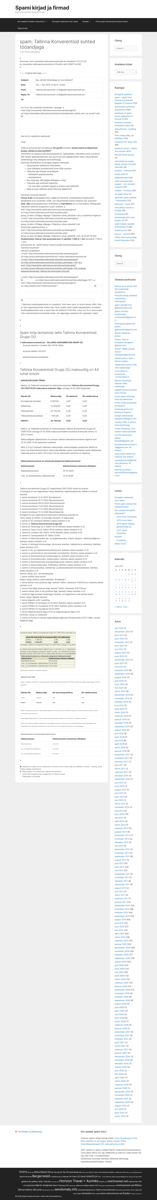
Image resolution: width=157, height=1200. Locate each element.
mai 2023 (119, 649)
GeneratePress (55, 1196)
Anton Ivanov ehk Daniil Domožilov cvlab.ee (105, 1172)
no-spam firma (121, 194)
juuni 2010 (119, 926)
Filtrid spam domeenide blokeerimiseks (112, 21)
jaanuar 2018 (121, 751)
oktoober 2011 (121, 881)
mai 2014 (119, 818)
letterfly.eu (103, 1182)
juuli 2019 (119, 705)
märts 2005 (120, 1116)
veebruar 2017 (121, 772)
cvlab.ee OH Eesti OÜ (70, 1176)
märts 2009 (120, 979)
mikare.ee (72, 1185)
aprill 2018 (119, 744)
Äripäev (127, 1193)
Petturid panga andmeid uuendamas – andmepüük (126, 298)
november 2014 (122, 807)
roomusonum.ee (125, 1185)
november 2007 (122, 1035)
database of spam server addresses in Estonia (40, 766)
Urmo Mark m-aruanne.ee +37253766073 (122, 374)
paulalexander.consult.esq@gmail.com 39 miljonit (126, 447)
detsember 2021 (122, 660)
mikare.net (40, 771)
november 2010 (122, 909)
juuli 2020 (119, 681)
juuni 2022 (119, 656)
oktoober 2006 (121, 1063)
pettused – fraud (122, 204)
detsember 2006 (122, 1056)
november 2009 (122, 951)
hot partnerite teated (124, 155)
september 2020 (122, 674)
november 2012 (122, 853)
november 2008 (122, 993)
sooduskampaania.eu (86, 1190)
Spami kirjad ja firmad (42, 7)
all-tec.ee (55, 1172)
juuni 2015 (119, 797)
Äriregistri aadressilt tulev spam (65, 21)
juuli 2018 (119, 733)
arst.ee (131, 1172)
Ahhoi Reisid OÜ (42, 1172)
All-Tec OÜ (64, 1172)
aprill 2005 (119, 1113)
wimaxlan (87, 1193)
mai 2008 (119, 1014)
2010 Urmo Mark (124, 520)
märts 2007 (120, 1046)
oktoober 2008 (121, 997)
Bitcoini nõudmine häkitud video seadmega (123, 383)
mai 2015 (119, 800)
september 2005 (122, 1102)
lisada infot (120, 174)
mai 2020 (119, 688)
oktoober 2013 (121, 842)
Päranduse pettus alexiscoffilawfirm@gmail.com (126, 473)
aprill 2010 (119, 933)
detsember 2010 (122, 905)
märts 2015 (120, 804)
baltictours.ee (137, 1172)
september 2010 (122, 916)
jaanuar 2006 (121, 1088)
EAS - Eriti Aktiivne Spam (107, 1177)
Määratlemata (121, 177)
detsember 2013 (122, 835)
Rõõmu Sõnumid (33, 1189)
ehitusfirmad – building (125, 129)
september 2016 (122, 779)
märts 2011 (120, 895)
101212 (23, 1171)
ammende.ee (75, 1172)
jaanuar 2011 (120, 902)
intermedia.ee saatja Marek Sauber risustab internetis (125, 164)
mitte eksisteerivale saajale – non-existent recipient (125, 184)
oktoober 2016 (121, 776)
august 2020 (120, 677)
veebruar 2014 (121, 828)
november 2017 (122, 758)
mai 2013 (119, 846)
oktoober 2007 (121, 1039)
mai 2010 (119, 930)
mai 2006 (119, 1074)
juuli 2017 (119, 765)
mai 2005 (119, 1109)
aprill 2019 (119, 709)
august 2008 (120, 1004)
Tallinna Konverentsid (53, 771)
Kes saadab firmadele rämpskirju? (31, 21)
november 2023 (122, 642)
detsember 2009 (122, 948)
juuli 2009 (119, 965)
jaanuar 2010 (121, 944)
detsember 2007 (122, 1032)
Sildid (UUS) (22, 28)
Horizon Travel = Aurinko (78, 1181)
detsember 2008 (122, 990)
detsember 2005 (122, 1092)
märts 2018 (120, 747)
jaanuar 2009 (121, 986)
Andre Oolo (85, 1172)
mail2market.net (117, 1181)
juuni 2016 (119, 786)
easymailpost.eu (122, 1177)
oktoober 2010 (121, 912)
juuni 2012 (119, 867)
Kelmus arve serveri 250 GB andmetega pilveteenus (126, 289)
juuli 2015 (119, 793)
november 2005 (122, 1095)
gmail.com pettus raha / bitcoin (36, 1181)
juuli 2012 (119, 863)
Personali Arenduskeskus (107, 1185)
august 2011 (120, 888)
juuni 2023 (119, 646)
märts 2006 (120, 1081)
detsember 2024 (122, 632)
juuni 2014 (119, 814)
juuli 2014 (119, 811)
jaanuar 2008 (121, 1028)
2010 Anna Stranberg (126, 517)
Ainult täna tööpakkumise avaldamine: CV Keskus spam (43, 774)
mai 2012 (119, 870)
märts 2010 (120, 937)
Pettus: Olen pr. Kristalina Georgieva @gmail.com (124, 342)
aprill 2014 (119, 821)
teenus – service (122, 234)
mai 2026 (119, 628)
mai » (125, 607)
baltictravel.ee (26, 1176)
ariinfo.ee (125, 1172)
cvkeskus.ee (55, 1176)
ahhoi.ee (31, 1172)
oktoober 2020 (121, 670)
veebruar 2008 (121, 1025)
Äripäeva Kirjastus (136, 1193)
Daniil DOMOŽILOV (89, 1176)
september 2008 (122, 1000)
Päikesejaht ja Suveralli (31, 776)
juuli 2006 (119, 1070)
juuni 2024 (119, 639)
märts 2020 (120, 691)
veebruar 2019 (121, 716)
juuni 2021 (119, 663)
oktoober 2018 (121, 723)
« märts (118, 607)
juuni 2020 (119, 684)
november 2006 (122, 1060)
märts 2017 (120, 768)
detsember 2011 (122, 874)
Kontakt (86, 21)
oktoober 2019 (121, 702)
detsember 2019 (122, 695)
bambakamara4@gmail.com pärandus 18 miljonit (126, 463)
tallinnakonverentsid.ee (122, 1190)
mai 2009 (119, 972)
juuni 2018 (119, 737)
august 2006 (121, 1067)
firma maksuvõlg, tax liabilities (70, 766)
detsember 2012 (122, 849)
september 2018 (122, 726)
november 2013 (122, 839)
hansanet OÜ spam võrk (126, 142)
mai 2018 (119, 740)
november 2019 (122, 698)
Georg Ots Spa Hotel (135, 1177)
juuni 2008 (119, 1011)
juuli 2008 (119, 1007)
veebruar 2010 (121, 940)
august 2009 (121, 962)
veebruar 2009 (121, 983)
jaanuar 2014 (121, 832)
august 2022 (120, 653)
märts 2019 (120, 712)
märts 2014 (120, 825)
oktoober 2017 (121, 761)
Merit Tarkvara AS (61, 1185)
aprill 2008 (119, 1018)
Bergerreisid (41, 1176)
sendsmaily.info (66, 1189)
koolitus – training (123, 170)
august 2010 (120, 919)
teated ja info (121, 230)
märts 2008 (120, 1021)
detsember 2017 (122, 754)
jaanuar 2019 (121, 719)
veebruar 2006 (121, 1084)
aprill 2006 (120, 1077)
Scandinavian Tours (48, 1190)
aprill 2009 (120, 976)
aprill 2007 (119, 1042)
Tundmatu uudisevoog (30, 1131)
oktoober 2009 (121, 955)
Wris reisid (96, 1193)
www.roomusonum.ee (111, 1193)
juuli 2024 (119, 635)
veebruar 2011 (121, 898)
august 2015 (120, 790)
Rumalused (120, 214)
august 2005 (120, 1106)
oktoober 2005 (121, 1099)
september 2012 (122, 856)
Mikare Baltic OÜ (28, 771)
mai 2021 (119, 667)
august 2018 (120, 730)
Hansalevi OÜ (55, 1182)
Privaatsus (121, 540)
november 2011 (122, 877)
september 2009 (122, 958)
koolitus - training (90, 766)
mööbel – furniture (123, 190)
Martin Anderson (44, 1185)
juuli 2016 (119, 783)
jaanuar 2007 (121, 1053)
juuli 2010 (119, 923)
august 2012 (120, 860)
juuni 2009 (120, 969)
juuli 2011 (119, 891)
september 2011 (122, 884)
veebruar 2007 (121, 1049)
